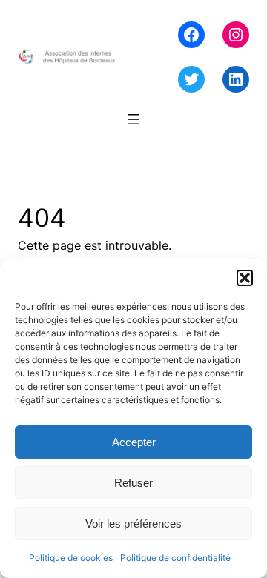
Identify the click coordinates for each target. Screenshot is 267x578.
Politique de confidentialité (175, 557)
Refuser (133, 482)
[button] (244, 277)
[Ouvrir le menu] (133, 119)
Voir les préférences (133, 523)
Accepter (134, 442)
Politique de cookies (71, 557)
